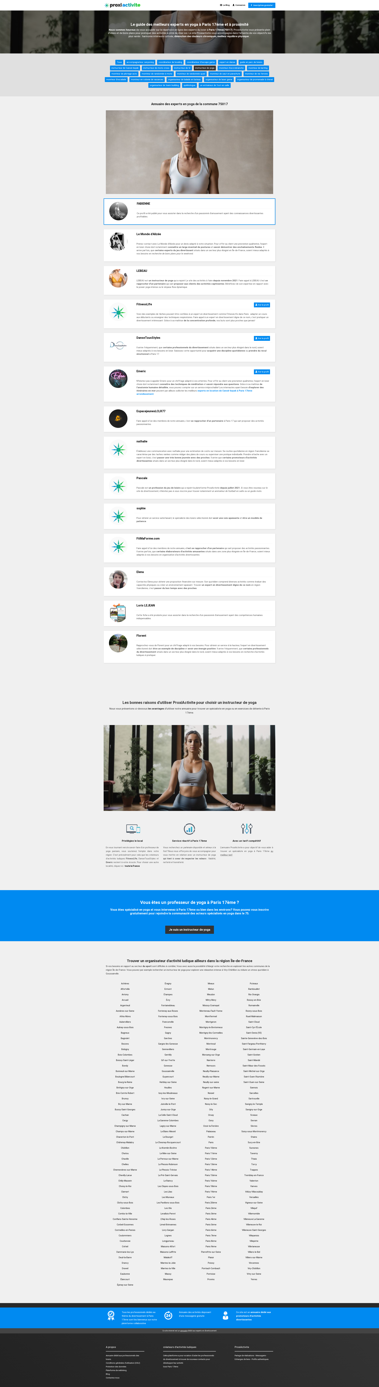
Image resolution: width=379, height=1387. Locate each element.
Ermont (168, 989)
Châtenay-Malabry (125, 1142)
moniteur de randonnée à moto (157, 73)
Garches (168, 1038)
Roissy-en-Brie (254, 1000)
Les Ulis (168, 1208)
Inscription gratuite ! (262, 5)
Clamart (125, 1192)
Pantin (211, 1137)
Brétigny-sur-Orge (125, 1087)
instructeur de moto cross (156, 68)
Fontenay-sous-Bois (168, 1016)
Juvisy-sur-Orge (168, 1109)
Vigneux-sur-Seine (254, 1202)
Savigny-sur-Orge (254, 1109)
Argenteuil (125, 1005)
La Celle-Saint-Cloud (168, 1115)
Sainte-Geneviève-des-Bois (254, 1038)
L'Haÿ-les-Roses (168, 1219)
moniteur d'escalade (116, 79)
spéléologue (189, 85)
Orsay (211, 1115)
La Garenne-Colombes (168, 1120)
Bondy (125, 1066)
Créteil (125, 1246)
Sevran (254, 1120)
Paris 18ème (211, 1186)
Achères (125, 983)
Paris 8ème (211, 1241)
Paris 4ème (211, 1219)
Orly (211, 1109)
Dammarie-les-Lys (125, 1252)
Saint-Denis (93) (254, 1033)
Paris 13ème (211, 1164)
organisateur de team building (164, 85)
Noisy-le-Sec (211, 1104)
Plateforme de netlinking (116, 1370)
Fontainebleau (168, 1005)
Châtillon (125, 1148)
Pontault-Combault (211, 1268)
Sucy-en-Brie (254, 1142)
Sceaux (253, 1115)
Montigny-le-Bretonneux (211, 1027)
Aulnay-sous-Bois (125, 1027)
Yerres (254, 1279)
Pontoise (211, 1274)
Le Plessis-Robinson (168, 1164)
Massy (168, 1274)
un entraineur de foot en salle (214, 85)
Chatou (125, 1153)
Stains (254, 1137)
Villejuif (253, 1208)
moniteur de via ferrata (256, 73)
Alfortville (125, 989)
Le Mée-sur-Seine (168, 1153)
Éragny (168, 983)
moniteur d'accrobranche (231, 68)
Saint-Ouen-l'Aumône (254, 1076)
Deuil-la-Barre (125, 1257)
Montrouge (211, 1049)
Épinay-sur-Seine (125, 1285)
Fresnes (168, 1027)
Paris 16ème (211, 1181)
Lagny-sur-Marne (168, 1126)
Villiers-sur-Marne (253, 1257)
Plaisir (211, 1257)
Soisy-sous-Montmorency (253, 1131)
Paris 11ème (211, 1153)
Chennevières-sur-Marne (125, 1170)
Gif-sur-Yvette (168, 1060)
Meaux (211, 983)
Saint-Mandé (254, 1060)
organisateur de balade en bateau (184, 79)
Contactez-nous (112, 1378)
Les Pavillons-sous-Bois (168, 1202)
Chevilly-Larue (125, 1175)
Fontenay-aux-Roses (168, 1011)
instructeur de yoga (204, 68)
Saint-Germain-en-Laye (254, 1049)
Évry (168, 1000)
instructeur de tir (182, 68)
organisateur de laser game (218, 79)
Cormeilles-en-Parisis (125, 1230)
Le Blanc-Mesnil (168, 1131)
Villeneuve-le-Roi (254, 1224)
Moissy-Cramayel (211, 1005)
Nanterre (211, 1060)
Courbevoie (125, 1241)
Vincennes (254, 1263)
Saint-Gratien (254, 1055)
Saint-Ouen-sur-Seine (254, 1082)
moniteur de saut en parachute (225, 73)
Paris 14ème (211, 1170)
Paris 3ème (211, 1213)
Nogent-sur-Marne (211, 1087)
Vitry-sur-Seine (254, 1274)
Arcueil (125, 1000)
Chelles (125, 1164)
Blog (108, 1374)
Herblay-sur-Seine (168, 1082)
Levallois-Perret (168, 1213)
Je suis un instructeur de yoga (189, 929)
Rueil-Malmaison (254, 1016)
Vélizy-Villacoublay (254, 1192)
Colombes (125, 1208)
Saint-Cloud (254, 1022)
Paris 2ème (211, 1208)
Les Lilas (168, 1192)
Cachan (125, 1115)
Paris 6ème (211, 1230)
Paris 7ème (211, 1235)
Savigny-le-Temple (254, 1104)
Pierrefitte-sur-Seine (211, 1252)
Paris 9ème (211, 1246)
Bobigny (125, 1049)
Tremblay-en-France (254, 1175)
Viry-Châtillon (254, 1268)
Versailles (254, 1197)
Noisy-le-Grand (211, 1098)
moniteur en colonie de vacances (147, 79)
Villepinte (254, 1241)
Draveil (125, 1268)
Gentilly (168, 1055)
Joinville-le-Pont (168, 1104)
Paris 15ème (211, 1175)
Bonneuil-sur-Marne (125, 1071)
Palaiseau (211, 1131)
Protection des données (116, 1367)
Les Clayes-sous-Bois (168, 1186)
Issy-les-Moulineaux (168, 1093)
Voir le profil (263, 305)
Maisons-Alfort (168, 1246)
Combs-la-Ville (125, 1213)
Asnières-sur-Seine (125, 1011)
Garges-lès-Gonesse (168, 1044)
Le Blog (226, 5)
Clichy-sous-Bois (125, 1202)
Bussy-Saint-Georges (125, 1109)
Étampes (168, 994)
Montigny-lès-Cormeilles (211, 1033)
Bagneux (125, 1033)
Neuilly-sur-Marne (211, 1076)
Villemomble (254, 1213)
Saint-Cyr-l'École (254, 1027)
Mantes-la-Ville (168, 1268)
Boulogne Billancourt (125, 1076)
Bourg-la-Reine (125, 1082)
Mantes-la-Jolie (168, 1263)
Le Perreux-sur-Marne (168, 1159)
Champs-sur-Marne (125, 1131)
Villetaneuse (254, 1246)
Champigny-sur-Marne (125, 1126)
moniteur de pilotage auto (124, 73)
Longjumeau (168, 1241)
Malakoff (168, 1257)
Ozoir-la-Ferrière (211, 1126)
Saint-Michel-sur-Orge (254, 1071)
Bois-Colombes (125, 1055)
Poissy (211, 1263)
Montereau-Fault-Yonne (211, 1011)
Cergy (125, 1120)
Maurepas (168, 1279)
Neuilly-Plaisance (211, 1071)
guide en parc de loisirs (251, 62)
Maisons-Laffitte (168, 1252)
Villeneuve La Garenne (254, 1219)
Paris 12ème (211, 1159)
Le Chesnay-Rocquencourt (168, 1142)
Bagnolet (125, 1038)
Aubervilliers (125, 1022)
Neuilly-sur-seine (211, 1082)
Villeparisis (254, 1235)
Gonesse (168, 1066)
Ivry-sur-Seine (168, 1098)
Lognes (168, 1235)
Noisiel (211, 1093)
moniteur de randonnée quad (191, 73)
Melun (211, 989)
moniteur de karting (258, 68)
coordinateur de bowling (170, 62)
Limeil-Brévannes (168, 1224)
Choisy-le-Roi (125, 1186)
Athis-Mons (125, 1016)
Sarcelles (253, 1093)
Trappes (254, 1170)
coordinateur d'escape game (201, 62)
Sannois (254, 1087)
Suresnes (253, 1148)
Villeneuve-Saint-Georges (254, 1230)
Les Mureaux (168, 1197)
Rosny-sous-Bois (254, 1011)
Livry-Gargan (168, 1230)
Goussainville (168, 1071)
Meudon (211, 994)
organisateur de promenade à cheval (255, 79)
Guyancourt (168, 1076)
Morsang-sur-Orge (211, 1055)
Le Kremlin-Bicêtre (168, 1148)
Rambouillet (254, 989)
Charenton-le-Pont (125, 1137)
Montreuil (211, 1044)
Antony (125, 994)
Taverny (254, 1153)
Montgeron (211, 1022)
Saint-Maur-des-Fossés (254, 1066)
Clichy (125, 1197)
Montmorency (211, 1038)
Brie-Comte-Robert (125, 1093)
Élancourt (125, 1279)
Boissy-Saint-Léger (125, 1060)
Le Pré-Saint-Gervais (168, 1175)
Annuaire (109, 1355)
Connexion (240, 5)
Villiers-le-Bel (254, 1252)
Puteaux (254, 983)
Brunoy (125, 1098)
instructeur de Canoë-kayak (125, 68)
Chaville (125, 1159)
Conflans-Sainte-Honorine (125, 1219)
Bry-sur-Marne (125, 1104)
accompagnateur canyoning (140, 62)
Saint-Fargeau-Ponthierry (254, 1044)
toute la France (132, 866)
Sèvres (254, 1126)
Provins (211, 1279)
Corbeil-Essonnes (125, 1224)
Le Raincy (168, 1181)
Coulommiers (125, 1235)
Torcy (254, 1164)
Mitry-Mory (211, 1000)
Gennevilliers (168, 1049)
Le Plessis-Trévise (168, 1170)
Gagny (168, 1033)
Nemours (211, 1066)
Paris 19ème (211, 1192)
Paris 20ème (211, 1202)
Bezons (125, 1044)
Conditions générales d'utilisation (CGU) (123, 1363)
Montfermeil (211, 1016)
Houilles (168, 1087)
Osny (211, 1120)
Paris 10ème (211, 1148)
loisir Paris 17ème (170, 1367)
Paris (211, 1142)
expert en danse (227, 62)
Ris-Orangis (254, 994)
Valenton (254, 1181)
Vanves (253, 1186)
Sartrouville (254, 1098)
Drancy (125, 1263)
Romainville (254, 1005)
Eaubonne (125, 1274)
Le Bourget (168, 1137)
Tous (119, 62)
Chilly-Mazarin (125, 1181)
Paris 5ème (211, 1224)
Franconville (168, 1022)
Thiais (254, 1159)
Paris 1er (211, 1197)
